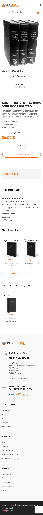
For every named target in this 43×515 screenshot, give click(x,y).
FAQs (4, 490)
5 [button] (25, 273)
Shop (4, 414)
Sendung (5, 478)
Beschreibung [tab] (12, 174)
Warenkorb (6, 482)
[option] (21, 42)
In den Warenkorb (21, 154)
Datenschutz (7, 446)
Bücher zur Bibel (21, 84)
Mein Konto (6, 474)
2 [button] (17, 273)
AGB (3, 442)
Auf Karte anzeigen (20, 378)
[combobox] (21, 12)
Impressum (6, 427)
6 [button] (28, 273)
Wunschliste (7, 486)
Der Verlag (6, 410)
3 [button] (20, 273)
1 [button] (13, 273)
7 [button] (30, 273)
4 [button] (22, 273)
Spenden (5, 419)
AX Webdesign (31, 505)
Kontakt (5, 423)
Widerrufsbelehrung (10, 454)
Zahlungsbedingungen (11, 458)
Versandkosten (8, 450)
